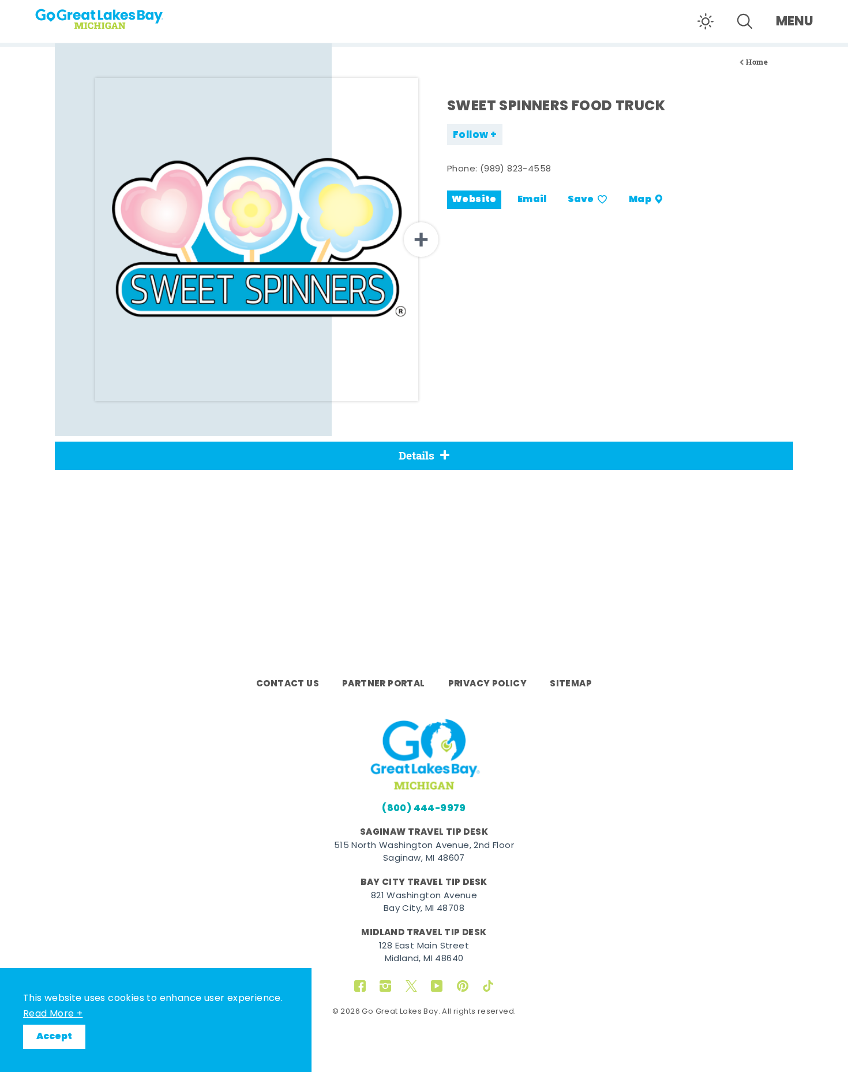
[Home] (121, 15)
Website (474, 200)
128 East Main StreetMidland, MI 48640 (424, 953)
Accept (54, 1037)
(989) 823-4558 (515, 169)
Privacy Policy (487, 684)
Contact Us (287, 684)
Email (532, 200)
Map (640, 200)
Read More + (52, 1014)
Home (757, 62)
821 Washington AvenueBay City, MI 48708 (424, 903)
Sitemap (571, 684)
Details (416, 455)
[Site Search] (744, 21)
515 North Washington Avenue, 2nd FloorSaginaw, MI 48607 (424, 852)
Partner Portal (383, 684)
